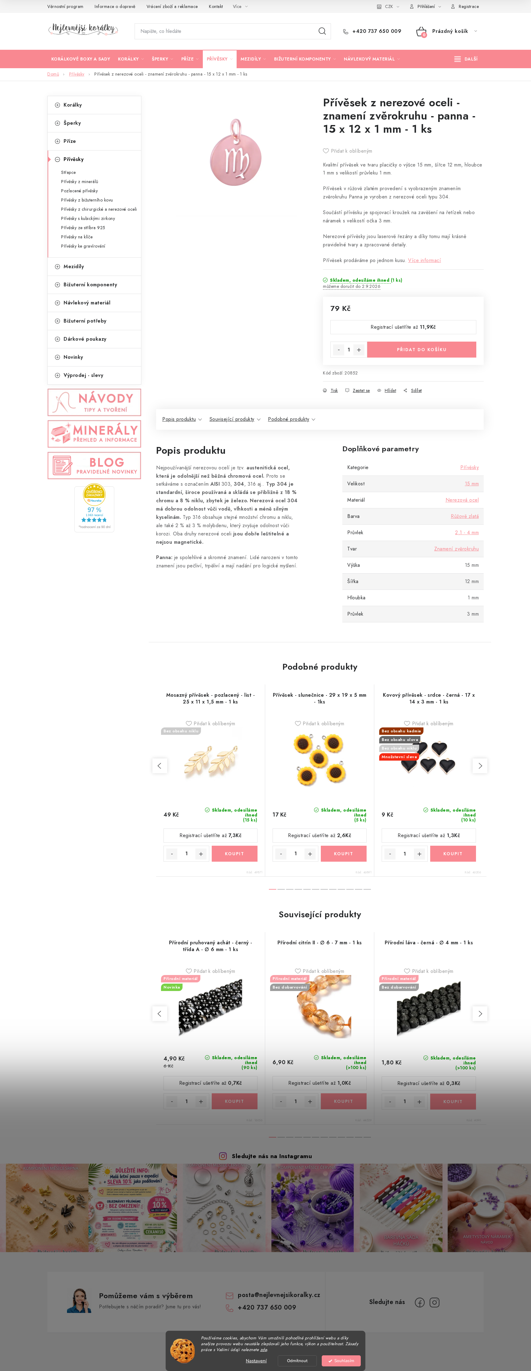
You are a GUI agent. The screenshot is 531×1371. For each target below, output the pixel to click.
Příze (70, 141)
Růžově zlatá (465, 516)
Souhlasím (344, 1361)
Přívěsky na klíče (77, 237)
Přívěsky (74, 159)
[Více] (466, 59)
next (480, 765)
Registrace (469, 6)
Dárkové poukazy (85, 339)
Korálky (73, 104)
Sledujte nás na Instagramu (272, 1156)
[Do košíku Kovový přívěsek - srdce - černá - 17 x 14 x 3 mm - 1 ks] (453, 854)
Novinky (73, 357)
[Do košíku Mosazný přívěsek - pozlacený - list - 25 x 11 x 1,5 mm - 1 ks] (235, 854)
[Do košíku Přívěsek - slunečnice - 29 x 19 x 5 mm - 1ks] (344, 854)
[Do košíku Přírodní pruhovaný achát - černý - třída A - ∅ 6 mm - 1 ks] (235, 1101)
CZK (389, 6)
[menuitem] (80, 59)
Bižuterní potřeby (85, 320)
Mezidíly (74, 266)
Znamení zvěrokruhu (456, 548)
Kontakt (216, 6)
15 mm (472, 483)
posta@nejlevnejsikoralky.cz (279, 1295)
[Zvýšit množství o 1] (358, 349)
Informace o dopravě (115, 6)
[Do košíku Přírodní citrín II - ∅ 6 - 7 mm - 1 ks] (344, 1101)
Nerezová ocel (462, 499)
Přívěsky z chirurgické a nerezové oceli (99, 209)
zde (263, 1350)
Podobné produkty (288, 419)
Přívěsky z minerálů (79, 181)
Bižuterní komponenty (90, 284)
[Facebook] (420, 1302)
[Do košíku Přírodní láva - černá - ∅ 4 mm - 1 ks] (453, 1102)
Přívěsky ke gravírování (83, 246)
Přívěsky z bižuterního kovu (87, 200)
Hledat (322, 31)
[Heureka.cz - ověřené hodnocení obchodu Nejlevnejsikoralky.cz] (94, 507)
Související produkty (232, 419)
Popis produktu (179, 419)
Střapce (68, 172)
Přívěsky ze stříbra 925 (83, 228)
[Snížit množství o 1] (338, 349)
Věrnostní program (65, 6)
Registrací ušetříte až (403, 327)
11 (367, 889)
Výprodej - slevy (83, 375)
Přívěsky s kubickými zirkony (88, 218)
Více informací (424, 260)
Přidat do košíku (422, 350)
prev (159, 765)
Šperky (72, 123)
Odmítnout (297, 1361)
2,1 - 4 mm (467, 532)
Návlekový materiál (87, 302)
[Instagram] (434, 1302)
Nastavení (256, 1361)
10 (358, 889)
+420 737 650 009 (376, 31)
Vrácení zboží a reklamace (172, 6)
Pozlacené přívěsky (79, 191)
